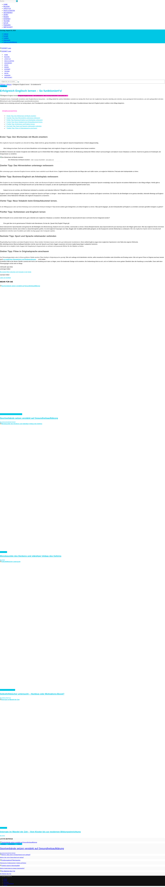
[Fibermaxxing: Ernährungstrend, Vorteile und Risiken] (10, 860)
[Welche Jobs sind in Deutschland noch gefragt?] (15, 854)
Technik (6, 21)
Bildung (6, 6)
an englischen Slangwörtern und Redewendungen (19, 259)
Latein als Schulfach (5, 277)
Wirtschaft (8, 27)
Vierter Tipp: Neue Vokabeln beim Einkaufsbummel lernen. (25, 122)
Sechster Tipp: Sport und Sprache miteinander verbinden (24, 126)
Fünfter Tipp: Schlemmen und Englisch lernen (21, 124)
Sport (5, 14)
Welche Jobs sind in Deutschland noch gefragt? (12, 857)
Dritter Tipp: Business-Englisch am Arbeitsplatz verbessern (25, 120)
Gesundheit (8, 12)
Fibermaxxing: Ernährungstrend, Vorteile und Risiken (13, 863)
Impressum (6, 40)
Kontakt (5, 36)
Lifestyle (7, 8)
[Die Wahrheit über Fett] (7, 871)
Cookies (6, 38)
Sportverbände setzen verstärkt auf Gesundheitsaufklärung (29, 418)
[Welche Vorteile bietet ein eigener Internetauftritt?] (10, 865)
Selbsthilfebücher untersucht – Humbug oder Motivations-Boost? (32, 694)
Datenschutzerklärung (10, 42)
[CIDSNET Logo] (5, 48)
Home (5, 4)
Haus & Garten (9, 10)
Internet (6, 19)
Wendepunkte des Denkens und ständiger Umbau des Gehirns (30, 556)
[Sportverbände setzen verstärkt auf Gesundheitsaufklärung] (18, 842)
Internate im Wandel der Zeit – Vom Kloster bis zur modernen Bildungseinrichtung (40, 832)
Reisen (6, 17)
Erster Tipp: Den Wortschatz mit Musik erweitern (21, 116)
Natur (5, 23)
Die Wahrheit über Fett (5, 873)
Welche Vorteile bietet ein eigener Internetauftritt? (12, 868)
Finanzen (6, 25)
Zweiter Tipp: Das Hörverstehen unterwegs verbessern (23, 118)
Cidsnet (5, 34)
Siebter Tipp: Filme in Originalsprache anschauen (22, 128)
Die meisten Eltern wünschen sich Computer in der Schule (15, 272)
